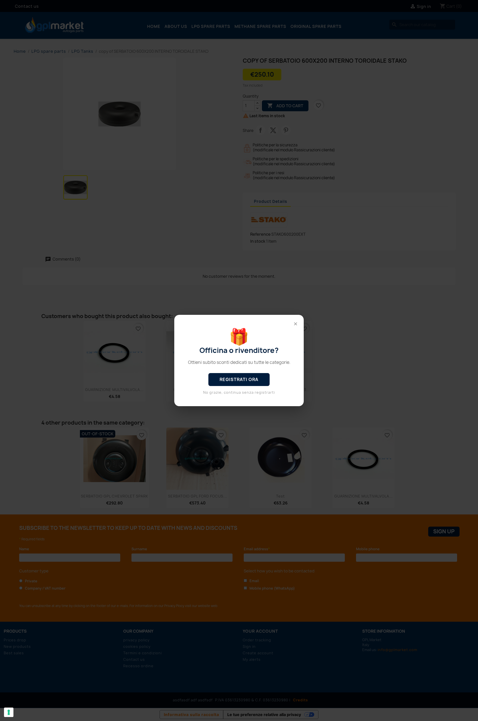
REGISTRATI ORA (239, 379)
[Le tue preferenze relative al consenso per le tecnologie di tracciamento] (8, 712)
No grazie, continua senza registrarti (239, 392)
